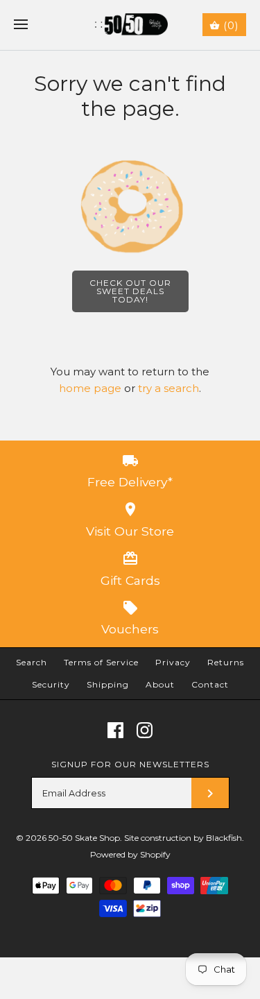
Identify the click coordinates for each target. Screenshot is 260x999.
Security (51, 684)
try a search (168, 388)
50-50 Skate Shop (84, 837)
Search (31, 662)
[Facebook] (115, 730)
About (160, 684)
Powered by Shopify (130, 854)
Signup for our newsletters (130, 764)
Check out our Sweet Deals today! (130, 291)
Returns (225, 662)
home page (90, 388)
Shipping (108, 684)
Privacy (173, 662)
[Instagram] (145, 730)
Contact (210, 684)
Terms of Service (101, 662)
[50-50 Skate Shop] (130, 25)
